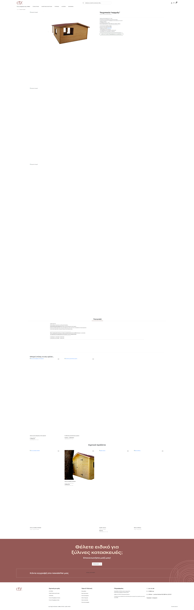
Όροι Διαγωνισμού (84, 593)
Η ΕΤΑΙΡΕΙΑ (64, 6)
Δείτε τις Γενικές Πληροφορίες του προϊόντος (111, 34)
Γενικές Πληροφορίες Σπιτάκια (54, 597)
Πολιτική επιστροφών (85, 602)
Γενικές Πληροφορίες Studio (54, 600)
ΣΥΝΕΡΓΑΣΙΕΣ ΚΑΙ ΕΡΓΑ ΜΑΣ (46, 6)
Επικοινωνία (96, 563)
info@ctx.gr (151, 591)
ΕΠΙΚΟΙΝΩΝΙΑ (70, 6)
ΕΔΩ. (63, 336)
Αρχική (18, 9)
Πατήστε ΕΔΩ (109, 28)
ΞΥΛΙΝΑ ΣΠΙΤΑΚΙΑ (36, 6)
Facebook (149, 598)
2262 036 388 (151, 588)
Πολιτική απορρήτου (85, 595)
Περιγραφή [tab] (97, 319)
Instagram (154, 598)
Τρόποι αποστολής (84, 600)
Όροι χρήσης (83, 591)
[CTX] (20, 2)
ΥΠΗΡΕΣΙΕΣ (57, 6)
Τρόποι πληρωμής (84, 597)
